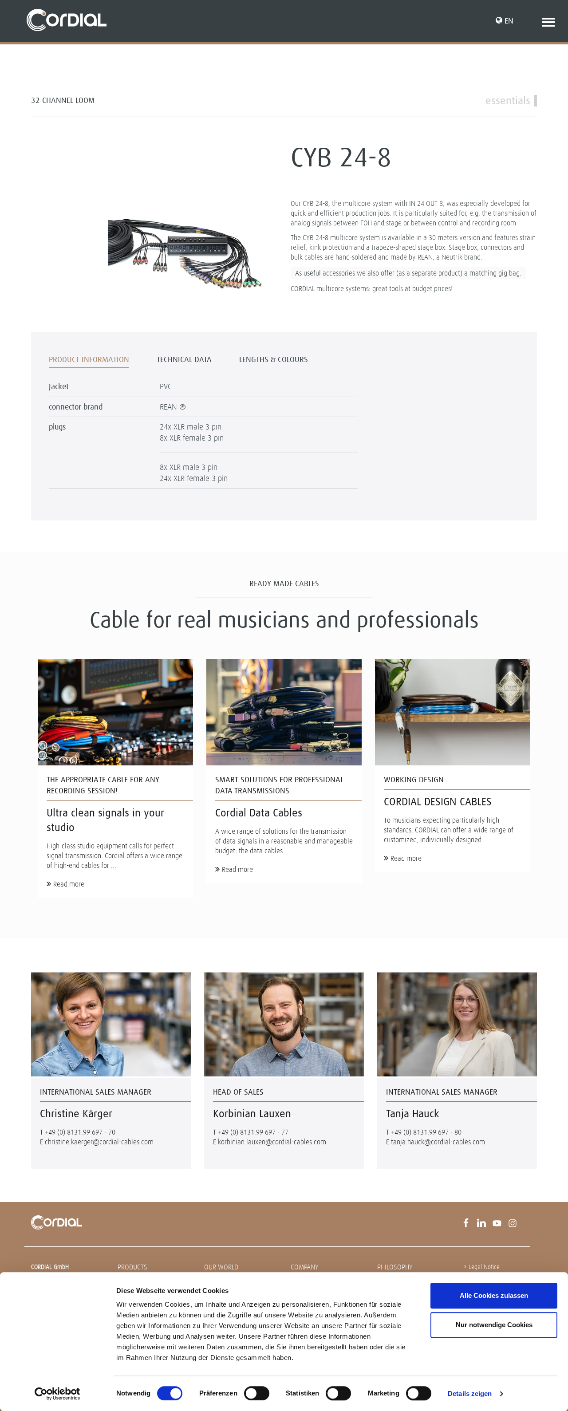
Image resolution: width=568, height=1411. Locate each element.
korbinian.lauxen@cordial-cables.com (272, 1142)
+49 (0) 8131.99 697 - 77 (253, 1132)
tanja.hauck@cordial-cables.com (438, 1142)
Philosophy (395, 1267)
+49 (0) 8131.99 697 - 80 (426, 1132)
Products (132, 1267)
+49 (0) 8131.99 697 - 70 (80, 1132)
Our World (221, 1267)
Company (305, 1267)
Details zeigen (470, 1393)
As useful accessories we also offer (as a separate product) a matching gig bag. (408, 273)
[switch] (256, 1393)
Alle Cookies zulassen (494, 1295)
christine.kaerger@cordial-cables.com (99, 1142)
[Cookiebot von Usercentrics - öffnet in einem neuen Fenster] (57, 1393)
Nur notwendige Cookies (494, 1324)
